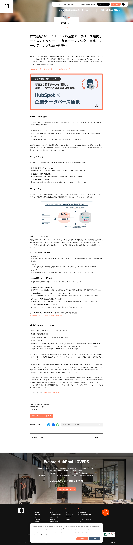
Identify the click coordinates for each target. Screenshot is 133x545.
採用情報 (93, 4)
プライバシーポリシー (22, 542)
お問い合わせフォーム (65, 489)
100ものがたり (69, 514)
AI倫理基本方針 (60, 542)
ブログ (78, 4)
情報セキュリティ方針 (36, 542)
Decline (94, 538)
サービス (57, 4)
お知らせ (83, 4)
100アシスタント (54, 519)
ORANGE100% (69, 517)
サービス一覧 (53, 512)
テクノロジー (64, 4)
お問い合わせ (116, 4)
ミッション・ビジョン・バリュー (85, 520)
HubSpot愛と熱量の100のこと (85, 516)
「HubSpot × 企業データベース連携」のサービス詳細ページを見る (51, 69)
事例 (69, 4)
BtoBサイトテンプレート (56, 514)
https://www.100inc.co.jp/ (51, 392)
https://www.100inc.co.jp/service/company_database (46, 315)
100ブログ (68, 512)
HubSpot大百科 (82, 512)
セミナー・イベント (40, 517)
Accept (82, 538)
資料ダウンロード (103, 4)
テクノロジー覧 (54, 517)
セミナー (73, 4)
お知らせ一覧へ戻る (39, 437)
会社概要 (88, 4)
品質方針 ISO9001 (49, 542)
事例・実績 (37, 514)
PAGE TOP (97, 437)
